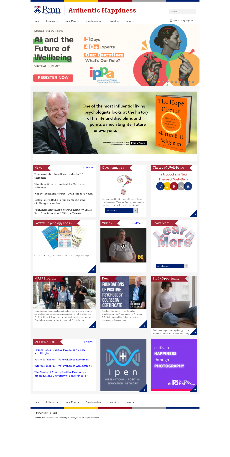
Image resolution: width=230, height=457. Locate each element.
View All (89, 342)
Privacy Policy (42, 413)
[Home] (102, 11)
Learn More (70, 21)
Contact (53, 413)
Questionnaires (93, 21)
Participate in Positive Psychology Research (60, 359)
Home (36, 21)
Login (128, 21)
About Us (114, 21)
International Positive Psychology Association (62, 365)
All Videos (139, 223)
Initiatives (50, 21)
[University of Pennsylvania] (47, 13)
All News (89, 168)
